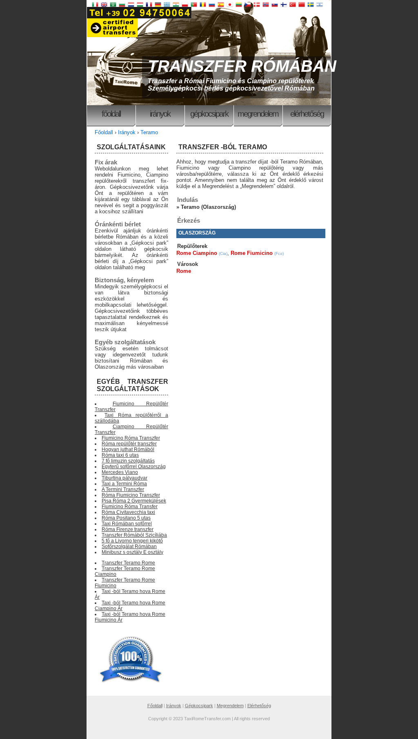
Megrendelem (258, 113)
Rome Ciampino (196, 253)
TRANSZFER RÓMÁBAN (242, 66)
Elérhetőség (307, 113)
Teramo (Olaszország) (208, 207)
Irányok (160, 113)
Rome (183, 271)
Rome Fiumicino (252, 253)
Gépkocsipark (209, 113)
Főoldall (111, 113)
